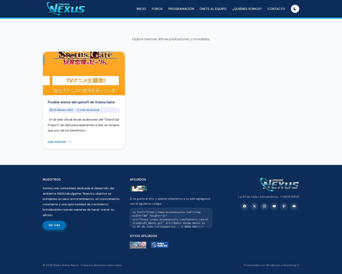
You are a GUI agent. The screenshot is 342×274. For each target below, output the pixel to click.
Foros (157, 9)
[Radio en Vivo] (160, 245)
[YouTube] (274, 206)
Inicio (141, 9)
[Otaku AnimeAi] (139, 245)
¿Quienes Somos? (247, 9)
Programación (181, 9)
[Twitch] (284, 206)
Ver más (54, 225)
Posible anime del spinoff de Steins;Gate (81, 102)
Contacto (276, 9)
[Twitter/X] (254, 206)
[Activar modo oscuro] (295, 9)
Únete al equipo (213, 9)
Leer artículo (57, 142)
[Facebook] (244, 206)
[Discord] (294, 206)
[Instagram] (264, 206)
